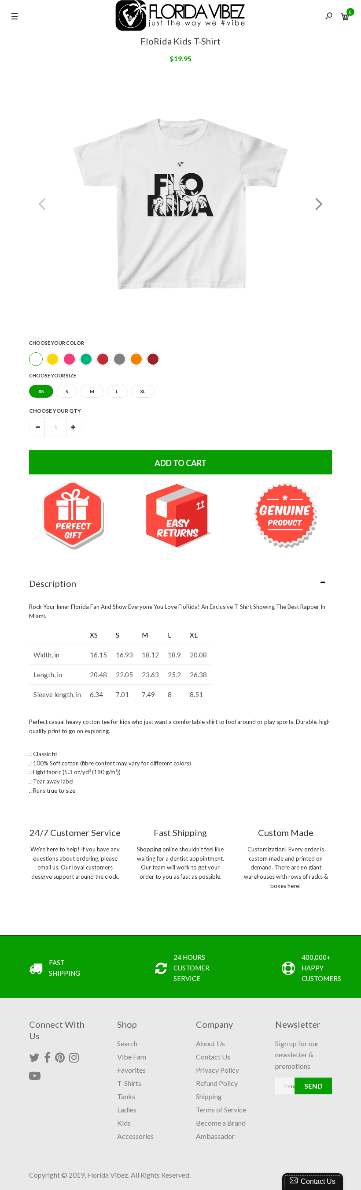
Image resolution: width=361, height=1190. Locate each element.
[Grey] (119, 359)
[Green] (86, 359)
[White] (36, 359)
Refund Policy (217, 1083)
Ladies (126, 1109)
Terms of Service (221, 1109)
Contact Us (213, 1056)
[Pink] (69, 359)
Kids (124, 1123)
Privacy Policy (217, 1070)
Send (313, 1086)
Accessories (135, 1136)
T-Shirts (129, 1083)
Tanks (126, 1096)
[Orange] (136, 359)
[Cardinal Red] (153, 359)
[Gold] (52, 359)
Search (127, 1043)
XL (143, 391)
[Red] (103, 359)
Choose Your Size (52, 375)
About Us (210, 1043)
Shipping (209, 1096)
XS (41, 391)
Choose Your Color (56, 343)
